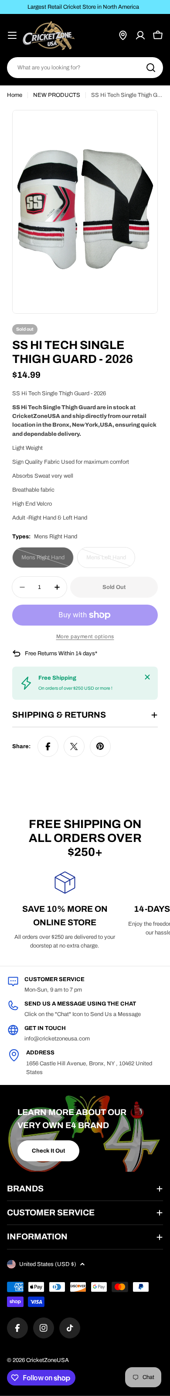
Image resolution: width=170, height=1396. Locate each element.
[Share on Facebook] (47, 746)
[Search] (151, 67)
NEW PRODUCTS (56, 95)
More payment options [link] (85, 636)
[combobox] (85, 67)
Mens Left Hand (110, 561)
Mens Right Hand (46, 561)
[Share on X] (74, 746)
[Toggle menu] (12, 35)
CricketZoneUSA (47, 1360)
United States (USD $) (47, 1264)
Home (14, 95)
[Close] (147, 677)
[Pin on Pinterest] (100, 746)
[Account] (140, 35)
